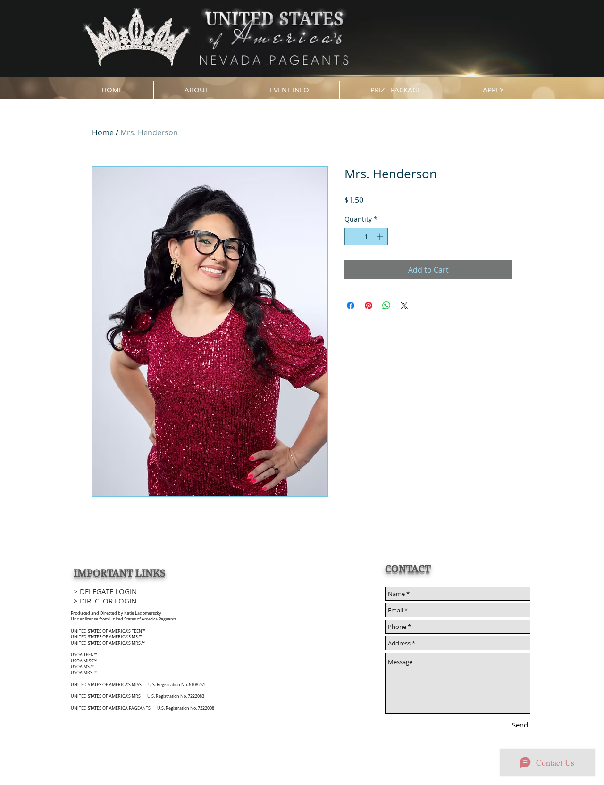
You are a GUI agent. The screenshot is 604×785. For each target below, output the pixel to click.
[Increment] (380, 236)
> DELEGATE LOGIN (105, 591)
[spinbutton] (366, 236)
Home (103, 132)
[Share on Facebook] (350, 305)
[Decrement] (352, 236)
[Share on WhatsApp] (386, 305)
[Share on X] (404, 305)
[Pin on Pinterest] (368, 305)
